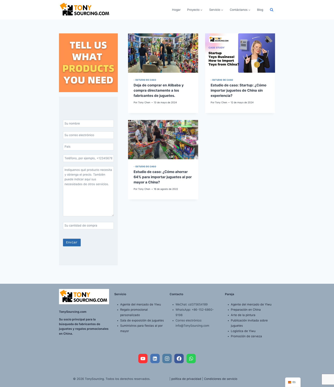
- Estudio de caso (145, 80)
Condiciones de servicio (220, 379)
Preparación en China (246, 309)
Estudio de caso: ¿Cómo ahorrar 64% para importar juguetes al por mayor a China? (163, 177)
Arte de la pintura (243, 315)
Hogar (176, 9)
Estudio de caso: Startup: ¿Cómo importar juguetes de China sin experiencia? (238, 90)
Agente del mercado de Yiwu (140, 304)
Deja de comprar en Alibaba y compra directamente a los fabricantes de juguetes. (159, 90)
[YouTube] (143, 358)
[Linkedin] (155, 358)
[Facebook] (179, 358)
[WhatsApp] (191, 358)
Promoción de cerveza (246, 336)
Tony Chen (144, 102)
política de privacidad (186, 379)
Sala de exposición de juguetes (142, 320)
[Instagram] (167, 358)
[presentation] (163, 53)
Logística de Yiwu (243, 331)
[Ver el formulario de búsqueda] (271, 9)
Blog (260, 9)
